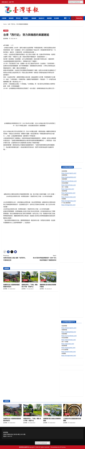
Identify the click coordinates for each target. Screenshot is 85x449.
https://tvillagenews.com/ (68, 205)
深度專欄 (49, 18)
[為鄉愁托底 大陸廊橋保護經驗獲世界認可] (11, 276)
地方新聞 (56, 18)
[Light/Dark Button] (65, 18)
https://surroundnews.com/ (69, 181)
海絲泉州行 (41, 18)
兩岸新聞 (11, 18)
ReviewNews (54, 447)
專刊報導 (25, 18)
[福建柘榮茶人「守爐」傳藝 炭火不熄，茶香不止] (30, 276)
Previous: (14, 258)
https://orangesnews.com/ (68, 201)
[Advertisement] (29, 237)
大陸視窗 (4, 18)
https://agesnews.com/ (67, 189)
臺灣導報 (5, 38)
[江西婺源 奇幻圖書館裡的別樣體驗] (72, 410)
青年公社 (18, 18)
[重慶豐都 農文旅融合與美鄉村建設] (48, 276)
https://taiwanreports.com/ (68, 173)
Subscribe (79, 18)
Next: (44, 258)
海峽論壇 (33, 18)
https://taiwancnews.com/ (68, 197)
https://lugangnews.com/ (68, 193)
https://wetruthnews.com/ (68, 185)
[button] (69, 18)
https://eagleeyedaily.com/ (68, 177)
